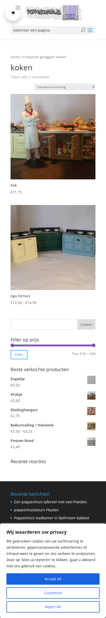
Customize (53, 592)
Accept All (53, 578)
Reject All (53, 606)
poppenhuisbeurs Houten (36, 509)
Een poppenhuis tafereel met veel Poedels (50, 501)
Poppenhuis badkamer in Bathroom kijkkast (51, 517)
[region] (53, 570)
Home (15, 57)
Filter (19, 354)
